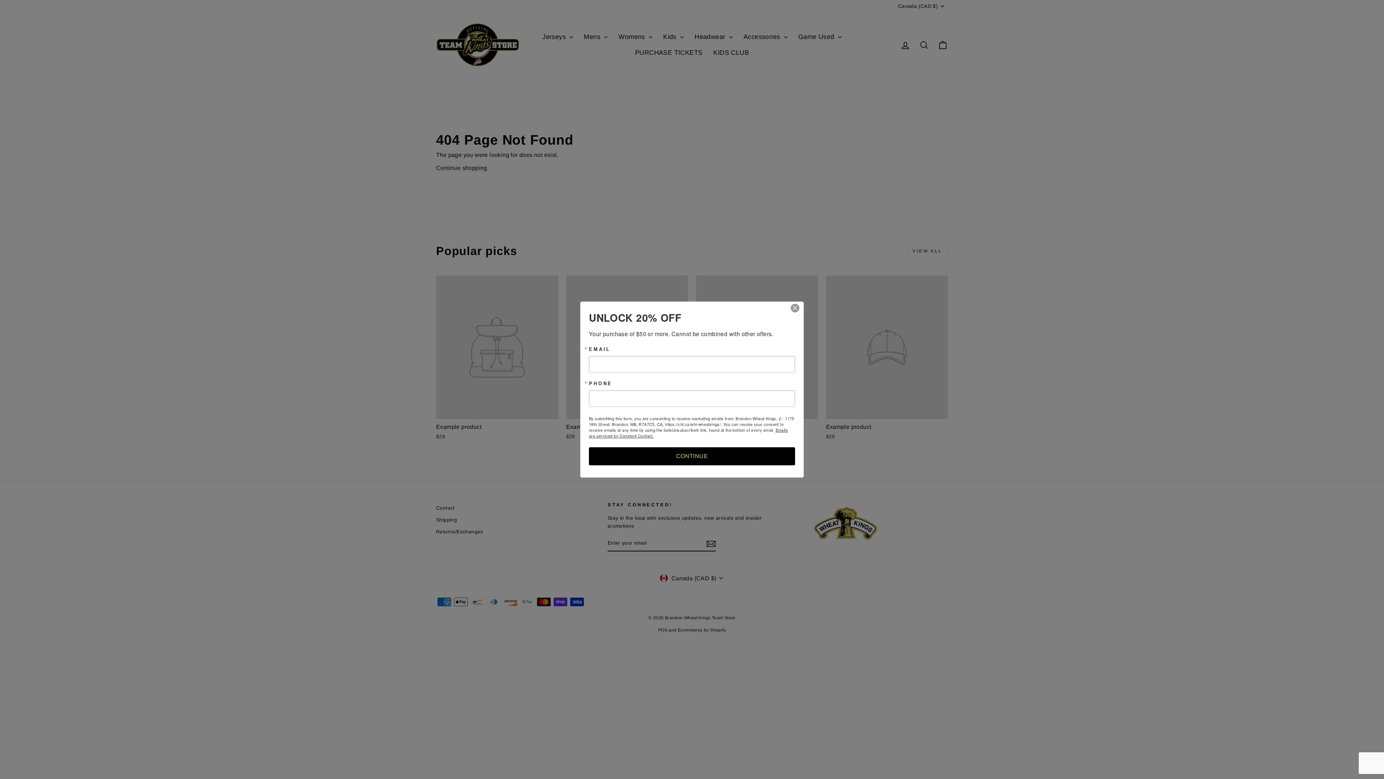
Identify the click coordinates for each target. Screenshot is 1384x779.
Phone (600, 383)
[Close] (797, 308)
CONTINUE (692, 456)
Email (600, 349)
